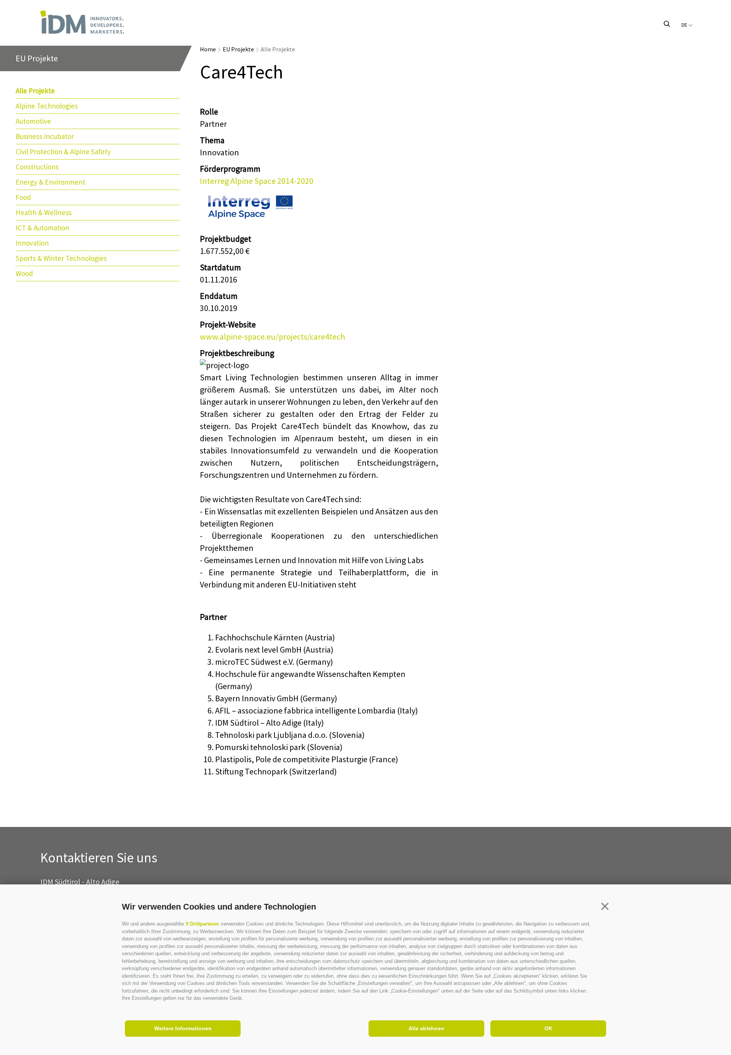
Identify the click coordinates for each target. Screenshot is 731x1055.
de (685, 24)
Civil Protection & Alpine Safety (63, 151)
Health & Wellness (44, 212)
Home (208, 49)
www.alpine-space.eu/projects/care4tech (272, 336)
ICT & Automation (42, 227)
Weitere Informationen (183, 1028)
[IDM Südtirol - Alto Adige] (82, 22)
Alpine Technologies (47, 105)
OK (548, 1028)
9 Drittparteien (202, 924)
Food (23, 197)
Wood (24, 273)
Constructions (37, 166)
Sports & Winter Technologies (61, 258)
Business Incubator (45, 136)
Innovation (32, 242)
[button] (605, 906)
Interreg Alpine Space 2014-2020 (256, 181)
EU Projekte (238, 49)
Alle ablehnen (426, 1028)
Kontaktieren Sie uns (98, 858)
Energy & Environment (50, 182)
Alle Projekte (35, 90)
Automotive (33, 121)
